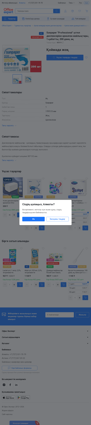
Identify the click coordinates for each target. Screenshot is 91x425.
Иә (33, 219)
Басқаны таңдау (57, 219)
